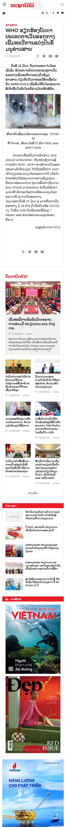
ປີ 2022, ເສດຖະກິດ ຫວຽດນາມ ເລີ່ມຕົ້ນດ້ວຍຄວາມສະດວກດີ (41, 529)
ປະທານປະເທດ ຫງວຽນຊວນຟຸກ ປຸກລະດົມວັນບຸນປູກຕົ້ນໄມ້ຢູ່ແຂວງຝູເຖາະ (42, 548)
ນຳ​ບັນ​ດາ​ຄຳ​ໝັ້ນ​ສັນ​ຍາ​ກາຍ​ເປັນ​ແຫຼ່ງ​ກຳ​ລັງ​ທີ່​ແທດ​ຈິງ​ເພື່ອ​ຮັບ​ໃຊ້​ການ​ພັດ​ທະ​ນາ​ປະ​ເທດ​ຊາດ (17, 466)
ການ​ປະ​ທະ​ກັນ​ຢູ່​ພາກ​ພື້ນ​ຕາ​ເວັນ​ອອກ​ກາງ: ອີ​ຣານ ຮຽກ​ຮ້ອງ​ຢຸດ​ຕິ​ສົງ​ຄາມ (18, 422)
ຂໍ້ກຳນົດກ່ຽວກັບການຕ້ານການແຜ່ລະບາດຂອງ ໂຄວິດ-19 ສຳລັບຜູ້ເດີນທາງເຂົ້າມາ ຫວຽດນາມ (42, 515)
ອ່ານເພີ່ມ (33, 493)
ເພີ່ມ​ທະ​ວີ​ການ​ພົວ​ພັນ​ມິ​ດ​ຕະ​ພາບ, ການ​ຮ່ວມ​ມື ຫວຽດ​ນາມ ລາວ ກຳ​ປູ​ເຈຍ (32, 324)
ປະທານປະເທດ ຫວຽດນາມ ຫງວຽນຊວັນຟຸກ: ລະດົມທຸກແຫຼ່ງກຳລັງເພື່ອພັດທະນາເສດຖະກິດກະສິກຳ (42, 565)
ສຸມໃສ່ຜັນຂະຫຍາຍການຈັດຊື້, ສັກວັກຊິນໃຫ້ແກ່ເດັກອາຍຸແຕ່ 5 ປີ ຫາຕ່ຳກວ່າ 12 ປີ (42, 582)
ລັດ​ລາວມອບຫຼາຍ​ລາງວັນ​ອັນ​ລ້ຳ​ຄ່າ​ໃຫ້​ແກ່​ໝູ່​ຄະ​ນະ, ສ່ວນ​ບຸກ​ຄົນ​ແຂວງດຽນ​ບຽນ (47, 381)
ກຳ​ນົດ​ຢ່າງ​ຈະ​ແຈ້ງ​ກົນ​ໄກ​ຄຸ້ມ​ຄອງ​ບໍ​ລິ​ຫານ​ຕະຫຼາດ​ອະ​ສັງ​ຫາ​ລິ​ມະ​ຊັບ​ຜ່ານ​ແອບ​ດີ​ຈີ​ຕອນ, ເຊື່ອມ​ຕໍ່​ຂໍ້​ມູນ (18, 383)
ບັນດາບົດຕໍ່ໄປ (16, 276)
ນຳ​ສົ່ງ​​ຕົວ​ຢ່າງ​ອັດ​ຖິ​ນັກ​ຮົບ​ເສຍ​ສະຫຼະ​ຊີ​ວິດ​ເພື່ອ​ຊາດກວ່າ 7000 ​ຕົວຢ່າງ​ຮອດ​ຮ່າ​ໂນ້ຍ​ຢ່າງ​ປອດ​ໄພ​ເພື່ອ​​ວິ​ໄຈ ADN (47, 425)
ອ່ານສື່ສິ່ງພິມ (16, 599)
